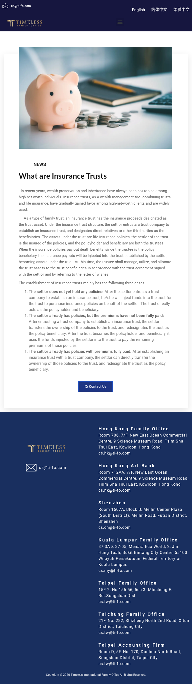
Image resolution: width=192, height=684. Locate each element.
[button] (120, 22)
